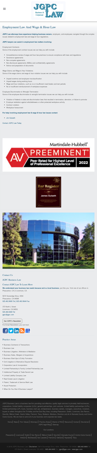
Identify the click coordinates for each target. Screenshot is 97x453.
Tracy (75, 437)
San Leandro (42, 437)
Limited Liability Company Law (15, 375)
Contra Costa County (83, 435)
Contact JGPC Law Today (12, 123)
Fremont (51, 437)
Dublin (27, 435)
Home (10, 422)
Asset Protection (10, 385)
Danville (56, 435)
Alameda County (67, 435)
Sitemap (56, 424)
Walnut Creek (47, 435)
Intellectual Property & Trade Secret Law (18, 372)
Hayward (67, 437)
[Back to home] (48, 9)
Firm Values (24, 422)
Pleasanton (10, 435)
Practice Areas (44, 422)
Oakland (59, 437)
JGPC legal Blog (45, 424)
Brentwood (31, 437)
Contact (76, 422)
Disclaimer (85, 422)
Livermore (19, 435)
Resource (68, 422)
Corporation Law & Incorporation (15, 365)
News (16, 422)
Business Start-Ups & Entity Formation (18, 358)
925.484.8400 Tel (9, 312)
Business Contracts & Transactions (17, 345)
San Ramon (35, 435)
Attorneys (34, 422)
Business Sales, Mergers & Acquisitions (18, 355)
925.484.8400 (50, 449)
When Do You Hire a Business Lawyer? (18, 389)
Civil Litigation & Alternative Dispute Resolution (21, 362)
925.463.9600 (83, 446)
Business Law (9, 348)
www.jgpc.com (77, 449)
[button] (4, 9)
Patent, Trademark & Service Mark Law (18, 382)
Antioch (23, 437)
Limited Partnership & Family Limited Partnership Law (23, 368)
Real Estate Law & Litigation (14, 379)
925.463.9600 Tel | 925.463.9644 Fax (16, 301)
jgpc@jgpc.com (65, 449)
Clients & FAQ (57, 422)
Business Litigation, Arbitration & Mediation (19, 351)
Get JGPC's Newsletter (12, 321)
